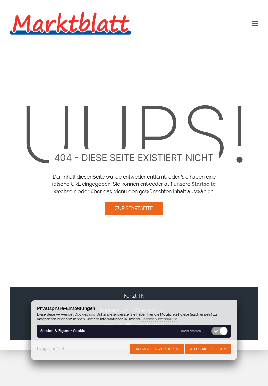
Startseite (204, 184)
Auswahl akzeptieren (157, 349)
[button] (255, 23)
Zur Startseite (134, 208)
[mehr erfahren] (191, 331)
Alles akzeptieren (208, 349)
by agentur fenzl (50, 348)
